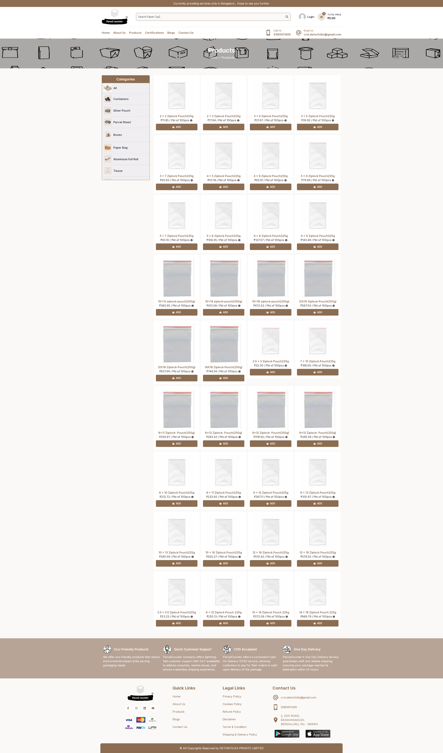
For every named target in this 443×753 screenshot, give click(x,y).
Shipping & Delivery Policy (240, 734)
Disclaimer (229, 719)
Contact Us (186, 32)
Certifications (154, 32)
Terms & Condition (235, 727)
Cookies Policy (232, 704)
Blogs (171, 32)
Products (135, 32)
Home (106, 32)
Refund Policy (232, 711)
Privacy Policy (232, 696)
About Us (119, 32)
